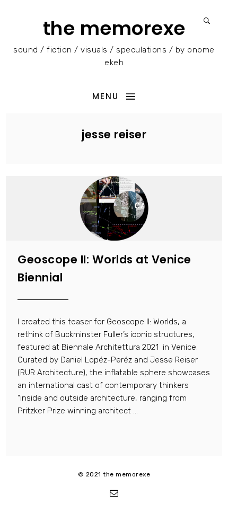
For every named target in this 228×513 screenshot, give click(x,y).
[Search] (207, 21)
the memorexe (114, 28)
